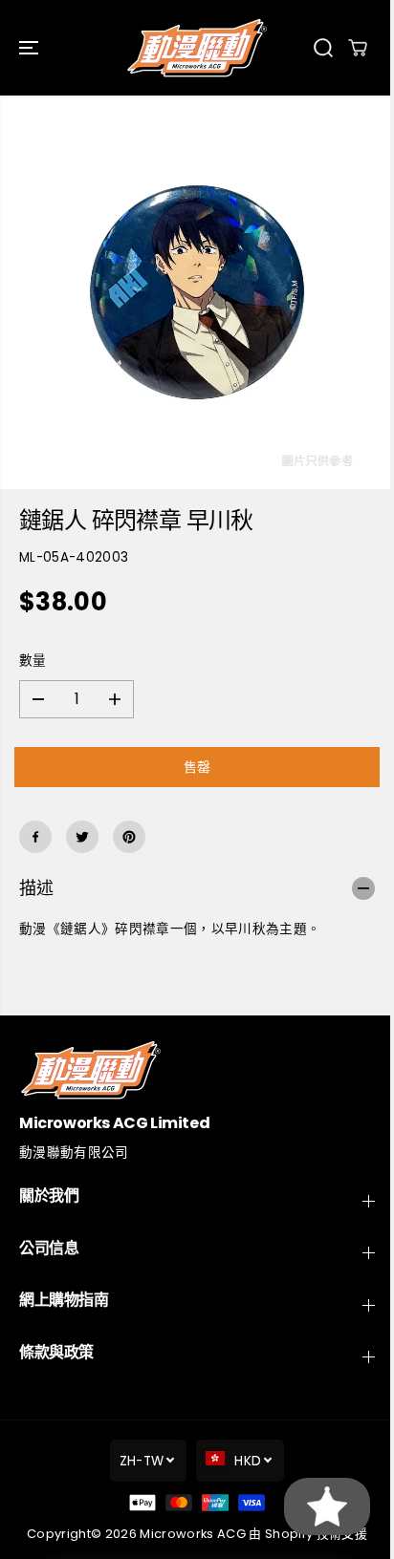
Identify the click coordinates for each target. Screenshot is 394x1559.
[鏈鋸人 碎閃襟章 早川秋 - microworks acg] (197, 292)
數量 (33, 660)
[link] (197, 1069)
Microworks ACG (193, 1534)
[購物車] (357, 48)
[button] (30, 48)
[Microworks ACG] (197, 47)
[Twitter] (82, 837)
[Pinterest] (129, 837)
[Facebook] (35, 837)
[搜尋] (323, 48)
